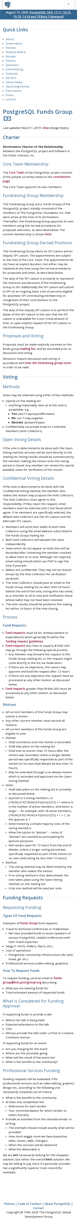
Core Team (16, 172)
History (11, 60)
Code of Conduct (29, 1204)
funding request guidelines (24, 641)
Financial (11, 73)
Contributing (14, 69)
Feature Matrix (16, 52)
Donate (11, 56)
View (45, 128)
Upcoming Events (18, 86)
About (10, 39)
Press (9, 95)
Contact (38, 1208)
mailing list (27, 349)
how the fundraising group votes (48, 363)
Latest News (14, 82)
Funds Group (29, 923)
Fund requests (15, 633)
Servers (11, 78)
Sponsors (12, 65)
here (48, 234)
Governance (14, 43)
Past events (14, 90)
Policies (11, 48)
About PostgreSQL (57, 1204)
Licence (11, 99)
